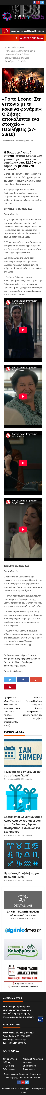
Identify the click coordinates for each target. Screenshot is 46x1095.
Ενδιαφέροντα (9, 1069)
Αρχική (7, 1074)
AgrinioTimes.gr (17, 671)
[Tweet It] (10, 679)
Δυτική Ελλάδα (10, 1059)
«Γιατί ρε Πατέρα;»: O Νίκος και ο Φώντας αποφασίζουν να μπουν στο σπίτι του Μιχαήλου (32, 708)
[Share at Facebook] (23, 679)
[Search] (16, 38)
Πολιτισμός (8, 1066)
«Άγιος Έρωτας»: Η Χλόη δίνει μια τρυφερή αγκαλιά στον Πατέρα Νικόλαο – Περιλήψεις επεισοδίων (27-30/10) (12, 711)
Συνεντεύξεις (29, 1069)
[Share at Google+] (36, 679)
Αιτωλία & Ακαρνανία (33, 1059)
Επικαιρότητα (29, 1066)
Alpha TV (10, 166)
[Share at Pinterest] (10, 686)
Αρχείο (14, 1074)
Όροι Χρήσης (12, 1077)
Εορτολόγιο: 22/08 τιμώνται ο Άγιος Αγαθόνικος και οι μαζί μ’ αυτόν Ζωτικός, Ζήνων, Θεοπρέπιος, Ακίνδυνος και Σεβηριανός (23, 824)
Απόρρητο (23, 1074)
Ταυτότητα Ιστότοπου (29, 1077)
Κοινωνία (27, 1062)
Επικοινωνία (35, 1074)
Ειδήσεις (7, 1062)
